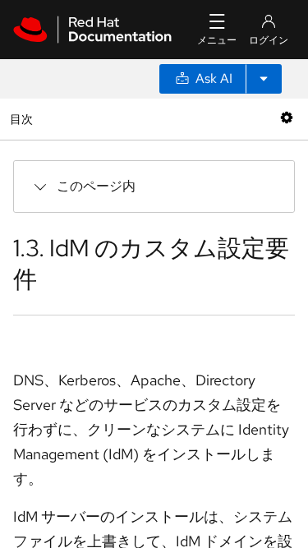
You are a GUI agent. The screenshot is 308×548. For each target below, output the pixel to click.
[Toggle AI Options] (264, 79)
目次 (23, 119)
